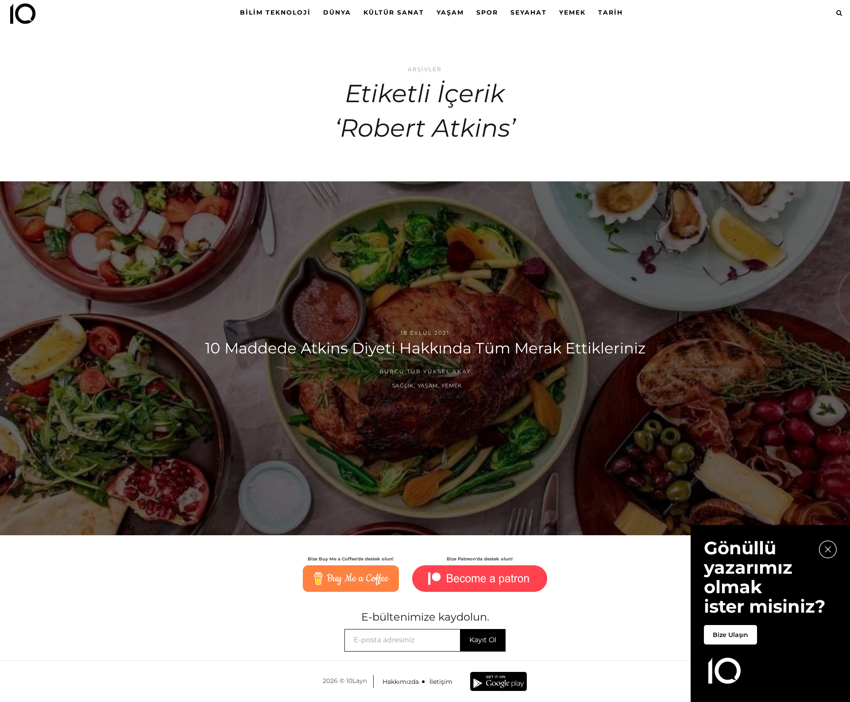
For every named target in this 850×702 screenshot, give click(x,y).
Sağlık (403, 385)
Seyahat (528, 12)
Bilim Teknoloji (275, 12)
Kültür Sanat (393, 12)
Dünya (337, 12)
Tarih (610, 12)
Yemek (572, 12)
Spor (487, 12)
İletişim (440, 682)
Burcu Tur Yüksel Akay (425, 371)
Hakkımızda (400, 682)
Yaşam (450, 12)
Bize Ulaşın (730, 635)
